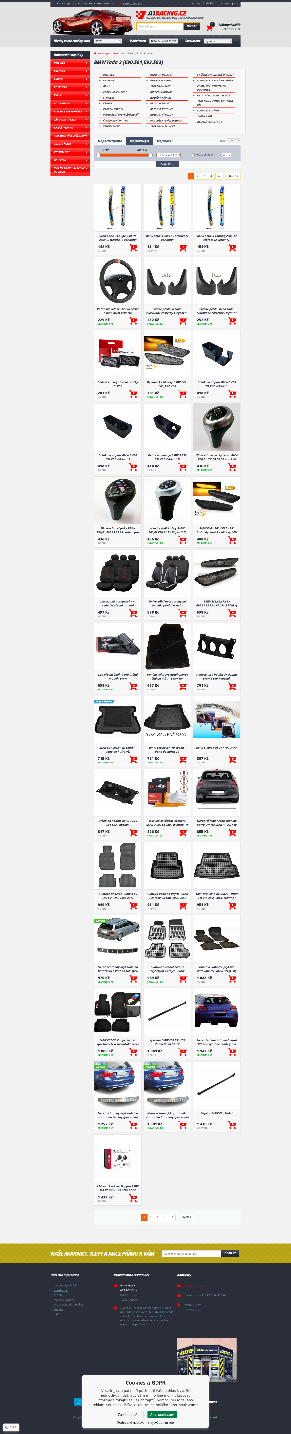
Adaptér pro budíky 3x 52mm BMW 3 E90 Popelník (217, 676)
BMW (115, 53)
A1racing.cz (170, 15)
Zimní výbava (62, 144)
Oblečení (60, 160)
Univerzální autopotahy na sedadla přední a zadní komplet (167, 603)
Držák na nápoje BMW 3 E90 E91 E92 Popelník (118, 823)
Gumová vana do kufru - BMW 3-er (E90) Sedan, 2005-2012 (167, 896)
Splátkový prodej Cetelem (68, 1304)
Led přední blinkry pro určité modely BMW (118, 676)
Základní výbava (65, 119)
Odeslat (230, 1253)
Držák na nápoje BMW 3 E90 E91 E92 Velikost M (167, 457)
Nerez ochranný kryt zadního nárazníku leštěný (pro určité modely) (118, 1115)
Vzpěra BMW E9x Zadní (216, 1113)
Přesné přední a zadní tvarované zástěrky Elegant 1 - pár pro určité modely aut (167, 311)
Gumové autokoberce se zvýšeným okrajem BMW (167, 969)
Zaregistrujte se (229, 3)
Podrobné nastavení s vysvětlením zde (145, 1422)
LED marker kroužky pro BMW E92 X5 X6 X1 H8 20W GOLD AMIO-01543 (118, 1188)
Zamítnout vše (128, 1414)
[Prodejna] (208, 1360)
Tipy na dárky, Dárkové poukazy (69, 169)
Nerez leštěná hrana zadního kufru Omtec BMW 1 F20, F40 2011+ (217, 823)
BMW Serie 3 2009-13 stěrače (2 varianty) (167, 238)
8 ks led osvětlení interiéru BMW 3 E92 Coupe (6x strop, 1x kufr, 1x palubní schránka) (167, 823)
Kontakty (58, 1295)
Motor (58, 79)
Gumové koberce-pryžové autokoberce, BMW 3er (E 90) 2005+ (217, 969)
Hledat (192, 26)
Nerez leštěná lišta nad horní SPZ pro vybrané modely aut (217, 1042)
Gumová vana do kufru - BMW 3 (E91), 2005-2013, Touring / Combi (217, 896)
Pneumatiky (62, 152)
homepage (103, 53)
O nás (56, 1314)
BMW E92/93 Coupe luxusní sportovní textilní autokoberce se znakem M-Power (118, 1042)
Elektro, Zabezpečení (68, 111)
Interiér (59, 63)
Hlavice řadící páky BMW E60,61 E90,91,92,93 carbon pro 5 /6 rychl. (118, 530)
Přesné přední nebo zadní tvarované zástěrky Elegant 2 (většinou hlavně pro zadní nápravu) (217, 311)
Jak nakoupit (60, 1290)
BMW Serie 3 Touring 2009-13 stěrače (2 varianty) (217, 238)
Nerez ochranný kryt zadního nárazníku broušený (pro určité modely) (167, 1115)
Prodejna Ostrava (63, 1299)
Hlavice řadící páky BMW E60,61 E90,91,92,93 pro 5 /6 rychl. (167, 530)
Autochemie (62, 103)
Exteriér (59, 71)
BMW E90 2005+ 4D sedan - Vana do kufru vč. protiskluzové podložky (167, 749)
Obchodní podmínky (65, 1285)
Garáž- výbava (63, 127)
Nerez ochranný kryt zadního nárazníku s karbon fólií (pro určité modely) (118, 969)
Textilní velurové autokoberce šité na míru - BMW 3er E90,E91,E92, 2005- (167, 676)
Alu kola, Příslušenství (70, 136)
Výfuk (58, 95)
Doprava (58, 1309)
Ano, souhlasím (162, 1414)
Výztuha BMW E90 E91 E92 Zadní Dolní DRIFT (167, 1042)
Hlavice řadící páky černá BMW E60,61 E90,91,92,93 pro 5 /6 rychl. (217, 457)
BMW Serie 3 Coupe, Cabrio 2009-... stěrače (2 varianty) (118, 238)
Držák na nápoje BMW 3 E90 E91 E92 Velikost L (217, 384)
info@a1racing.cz (132, 3)
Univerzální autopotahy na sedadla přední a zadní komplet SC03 (117, 603)
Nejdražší (165, 141)
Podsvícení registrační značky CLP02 (118, 384)
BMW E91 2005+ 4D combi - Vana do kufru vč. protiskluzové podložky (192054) (117, 749)
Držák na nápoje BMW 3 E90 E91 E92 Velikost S (118, 457)
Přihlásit (210, 3)
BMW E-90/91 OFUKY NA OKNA (216, 748)
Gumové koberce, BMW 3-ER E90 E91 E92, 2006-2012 (118, 896)
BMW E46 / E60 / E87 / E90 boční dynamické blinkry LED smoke (217, 530)
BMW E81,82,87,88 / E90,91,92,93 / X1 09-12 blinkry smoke (217, 603)
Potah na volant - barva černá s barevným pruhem (118, 311)
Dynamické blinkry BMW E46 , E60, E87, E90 (167, 384)
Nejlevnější (139, 141)
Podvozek (60, 87)
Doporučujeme (110, 141)
